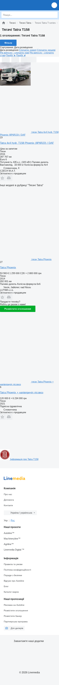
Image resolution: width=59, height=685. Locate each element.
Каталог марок (11, 592)
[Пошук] (54, 15)
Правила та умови (13, 564)
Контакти (8, 505)
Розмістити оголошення (17, 309)
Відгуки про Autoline (14, 581)
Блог (6, 586)
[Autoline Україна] (20, 5)
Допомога (9, 500)
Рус (13, 520)
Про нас (8, 494)
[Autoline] (4, 23)
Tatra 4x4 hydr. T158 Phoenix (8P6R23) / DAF (27, 142)
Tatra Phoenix (8, 267)
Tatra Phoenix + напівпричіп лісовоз (21, 392)
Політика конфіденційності (17, 569)
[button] (54, 5)
